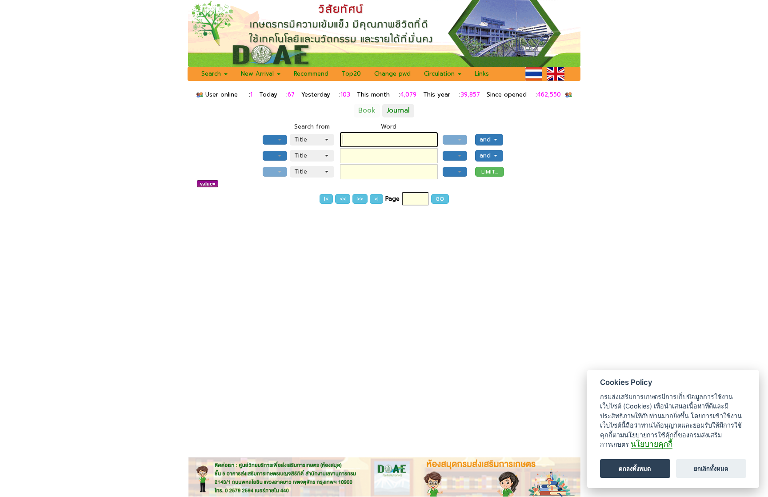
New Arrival (258, 73)
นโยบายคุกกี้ (651, 444)
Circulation (440, 73)
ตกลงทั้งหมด (635, 468)
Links (482, 73)
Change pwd (392, 73)
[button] (275, 140)
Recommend (311, 73)
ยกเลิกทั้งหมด (711, 468)
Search (212, 73)
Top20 (351, 73)
